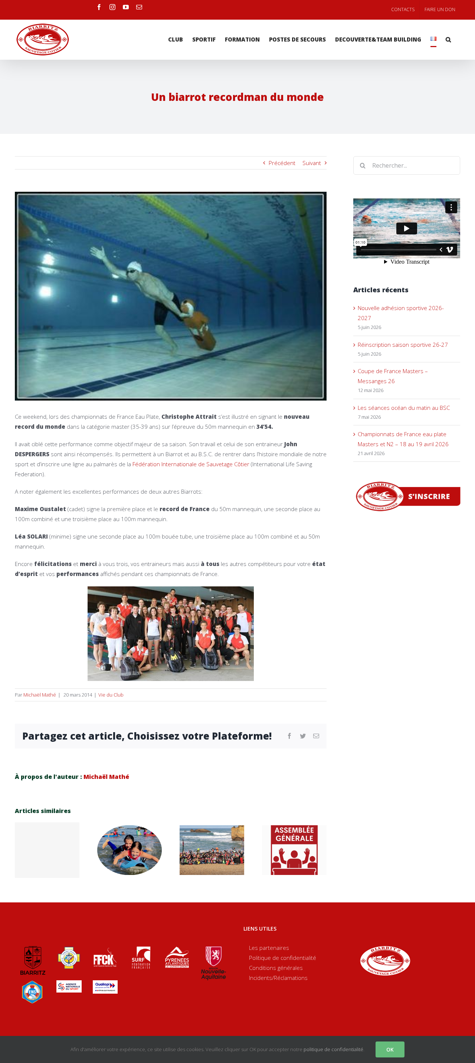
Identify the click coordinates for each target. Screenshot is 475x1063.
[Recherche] (448, 39)
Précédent (282, 163)
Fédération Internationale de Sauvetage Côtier (190, 464)
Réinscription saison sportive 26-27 (403, 344)
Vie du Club (111, 694)
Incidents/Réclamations (278, 977)
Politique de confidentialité (282, 957)
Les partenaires (269, 947)
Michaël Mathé (39, 694)
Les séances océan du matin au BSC (404, 407)
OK (390, 1049)
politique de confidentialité (333, 1049)
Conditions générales (276, 967)
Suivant (311, 163)
